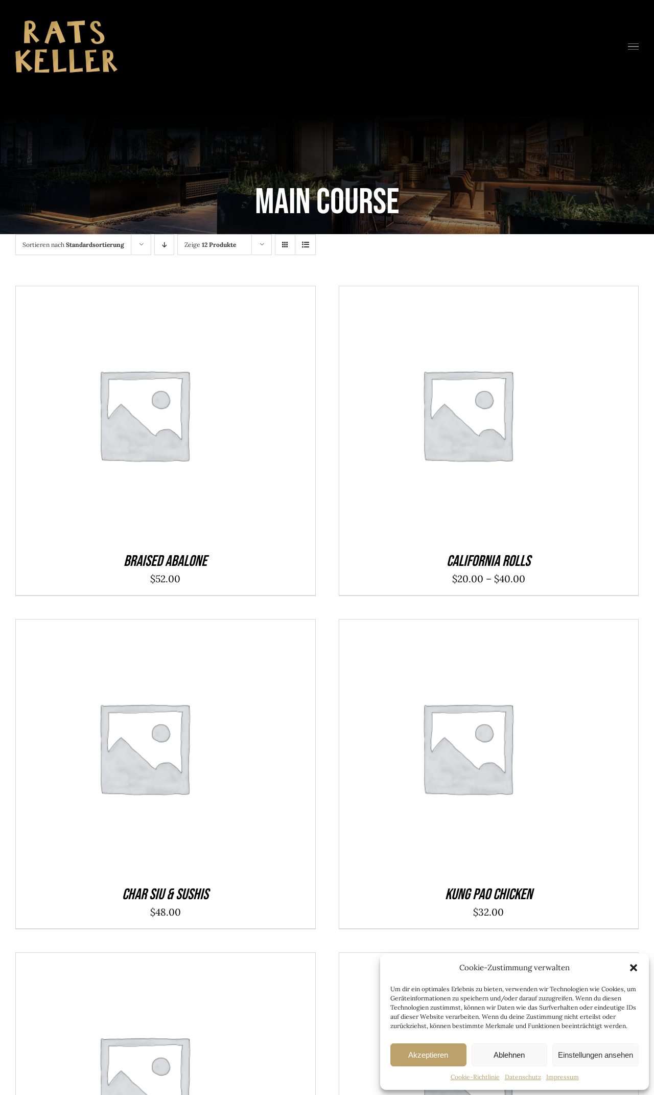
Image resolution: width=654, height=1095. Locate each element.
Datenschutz (523, 1077)
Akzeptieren (428, 1055)
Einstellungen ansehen (595, 1055)
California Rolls (488, 561)
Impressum (562, 1077)
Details (176, 417)
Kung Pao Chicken (488, 894)
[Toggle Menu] (633, 46)
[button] (633, 968)
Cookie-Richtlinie (475, 1077)
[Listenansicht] (305, 245)
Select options (443, 417)
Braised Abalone (165, 561)
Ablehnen (509, 1055)
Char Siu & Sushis (165, 894)
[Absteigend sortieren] (164, 244)
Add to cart (120, 417)
